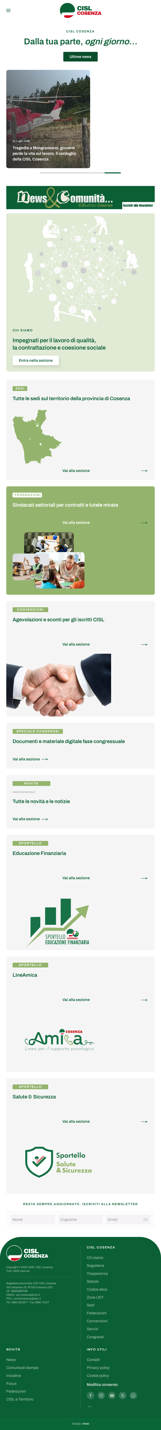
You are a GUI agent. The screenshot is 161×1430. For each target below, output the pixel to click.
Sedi (20, 388)
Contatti (93, 1360)
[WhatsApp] (133, 1395)
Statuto (93, 1281)
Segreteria (95, 1265)
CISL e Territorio (19, 1399)
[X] (122, 1395)
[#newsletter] (80, 197)
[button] (8, 10)
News (11, 1360)
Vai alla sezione (76, 471)
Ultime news (80, 57)
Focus (11, 1383)
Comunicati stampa (22, 1368)
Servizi (92, 1329)
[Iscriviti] (146, 1219)
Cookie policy (98, 1376)
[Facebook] (90, 1395)
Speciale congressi (37, 731)
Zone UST (95, 1297)
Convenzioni (97, 1321)
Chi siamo (95, 1258)
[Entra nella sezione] (48, 557)
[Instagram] (101, 1395)
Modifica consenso (102, 1385)
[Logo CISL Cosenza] (27, 1253)
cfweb (85, 1423)
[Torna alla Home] (80, 10)
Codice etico (97, 1289)
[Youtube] (112, 1395)
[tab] (48, 172)
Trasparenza (97, 1273)
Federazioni (28, 495)
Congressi (95, 1337)
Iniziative (13, 1376)
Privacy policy (98, 1368)
